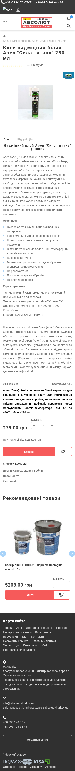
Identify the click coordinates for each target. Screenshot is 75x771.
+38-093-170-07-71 (15, 722)
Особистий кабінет (15, 641)
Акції (19, 627)
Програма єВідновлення (19, 649)
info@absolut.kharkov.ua (18, 703)
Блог (24, 636)
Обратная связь (37, 739)
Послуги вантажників (17, 632)
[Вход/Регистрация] (18, 10)
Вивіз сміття (43, 632)
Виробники (10, 636)
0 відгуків (37, 65)
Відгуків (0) (25, 139)
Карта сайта (14, 621)
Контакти (37, 636)
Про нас (61, 627)
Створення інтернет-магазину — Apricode (29, 766)
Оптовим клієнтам (43, 641)
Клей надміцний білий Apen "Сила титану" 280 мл (34, 40)
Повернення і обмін (35, 645)
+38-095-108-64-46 (15, 726)
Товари (8, 627)
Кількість (36, 419)
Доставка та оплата (39, 627)
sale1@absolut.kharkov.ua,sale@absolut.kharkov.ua (35, 707)
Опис (7, 139)
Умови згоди (11, 645)
